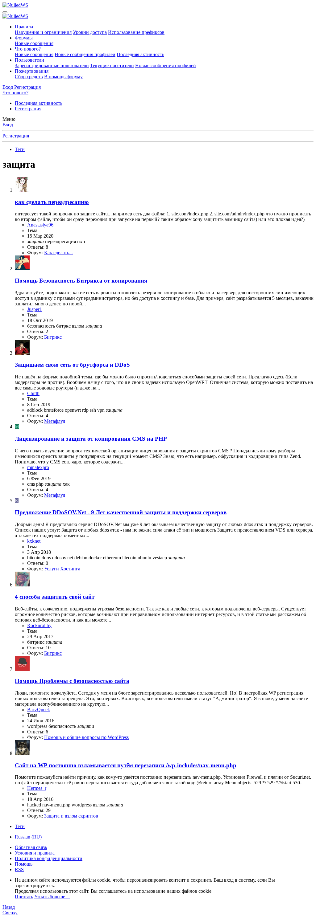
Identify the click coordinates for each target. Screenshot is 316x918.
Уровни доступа (90, 32)
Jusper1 (34, 309)
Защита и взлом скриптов (71, 815)
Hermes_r (36, 788)
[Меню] (4, 12)
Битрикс (53, 337)
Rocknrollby (39, 625)
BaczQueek (38, 709)
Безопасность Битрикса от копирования (81, 280)
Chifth (33, 393)
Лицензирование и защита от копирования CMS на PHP (91, 438)
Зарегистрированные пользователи (52, 65)
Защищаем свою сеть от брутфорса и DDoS (72, 364)
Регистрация (28, 108)
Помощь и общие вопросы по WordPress (86, 737)
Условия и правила (35, 852)
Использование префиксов (136, 32)
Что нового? (28, 48)
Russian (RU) (28, 836)
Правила (24, 26)
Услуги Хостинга (62, 568)
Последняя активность (140, 54)
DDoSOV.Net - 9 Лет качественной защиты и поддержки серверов (121, 512)
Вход (7, 124)
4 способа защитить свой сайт (54, 597)
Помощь (23, 864)
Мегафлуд (54, 421)
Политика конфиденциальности (48, 858)
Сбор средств (29, 76)
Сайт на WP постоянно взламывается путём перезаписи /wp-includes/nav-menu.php (125, 765)
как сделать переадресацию (52, 202)
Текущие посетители (112, 65)
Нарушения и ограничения (43, 32)
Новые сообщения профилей (85, 54)
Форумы (24, 37)
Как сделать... (58, 252)
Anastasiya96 (40, 224)
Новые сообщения (34, 43)
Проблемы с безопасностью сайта (72, 681)
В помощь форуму (63, 76)
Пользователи (29, 60)
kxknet (33, 541)
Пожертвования (31, 71)
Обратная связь (31, 847)
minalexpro (38, 467)
